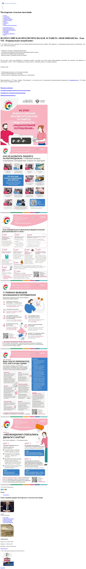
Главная (5, 15)
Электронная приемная (8, 518)
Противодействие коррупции (10, 25)
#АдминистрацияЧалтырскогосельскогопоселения (15, 90)
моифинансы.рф (73, 80)
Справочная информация (9, 33)
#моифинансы (5, 93)
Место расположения (8, 522)
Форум (4, 34)
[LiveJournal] (7, 489)
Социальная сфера (7, 20)
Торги (4, 24)
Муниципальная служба (8, 28)
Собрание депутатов (8, 19)
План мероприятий (7, 521)
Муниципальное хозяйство (9, 30)
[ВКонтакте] (1, 489)
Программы (6, 31)
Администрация (7, 18)
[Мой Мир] (5, 489)
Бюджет (5, 21)
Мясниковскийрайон (7, 88)
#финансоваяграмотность (8, 95)
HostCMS (3, 567)
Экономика (5, 22)
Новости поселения (7, 520)
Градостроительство (7, 27)
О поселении (6, 16)
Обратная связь (4, 548)
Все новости (6, 494)
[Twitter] (2, 489)
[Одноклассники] (4, 489)
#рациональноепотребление (17, 93)
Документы (6, 32)
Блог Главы (5, 517)
